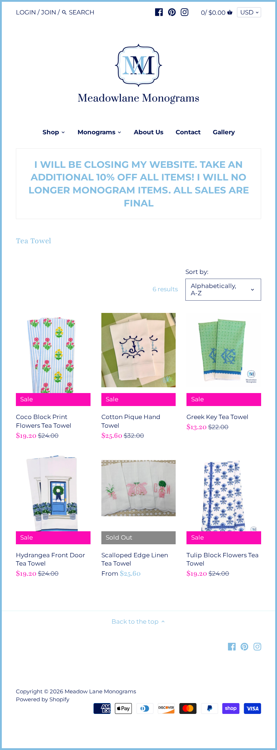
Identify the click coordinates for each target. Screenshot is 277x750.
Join (48, 12)
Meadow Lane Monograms (100, 691)
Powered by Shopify (42, 699)
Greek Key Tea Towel (217, 416)
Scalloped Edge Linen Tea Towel (134, 559)
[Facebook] (159, 12)
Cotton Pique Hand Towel (131, 421)
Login (26, 12)
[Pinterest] (172, 12)
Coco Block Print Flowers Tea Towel (43, 421)
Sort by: (196, 271)
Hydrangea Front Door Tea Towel (50, 559)
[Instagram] (184, 12)
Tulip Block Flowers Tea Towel (222, 559)
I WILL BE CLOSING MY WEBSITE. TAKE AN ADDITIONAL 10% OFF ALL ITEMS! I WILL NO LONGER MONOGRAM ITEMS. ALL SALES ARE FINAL (138, 184)
